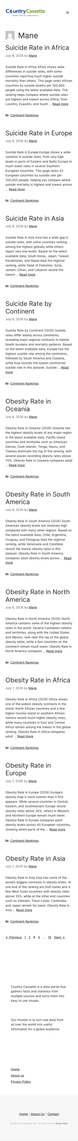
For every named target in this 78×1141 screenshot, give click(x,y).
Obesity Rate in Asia (35, 858)
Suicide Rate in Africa (37, 47)
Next (59, 937)
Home (15, 1069)
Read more (60, 104)
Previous (13, 937)
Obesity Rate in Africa (37, 680)
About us (17, 1075)
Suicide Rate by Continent (28, 307)
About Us (38, 1114)
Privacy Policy (21, 1082)
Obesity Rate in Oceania (28, 405)
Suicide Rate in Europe (38, 133)
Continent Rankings (24, 115)
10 (50, 937)
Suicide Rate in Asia (34, 218)
